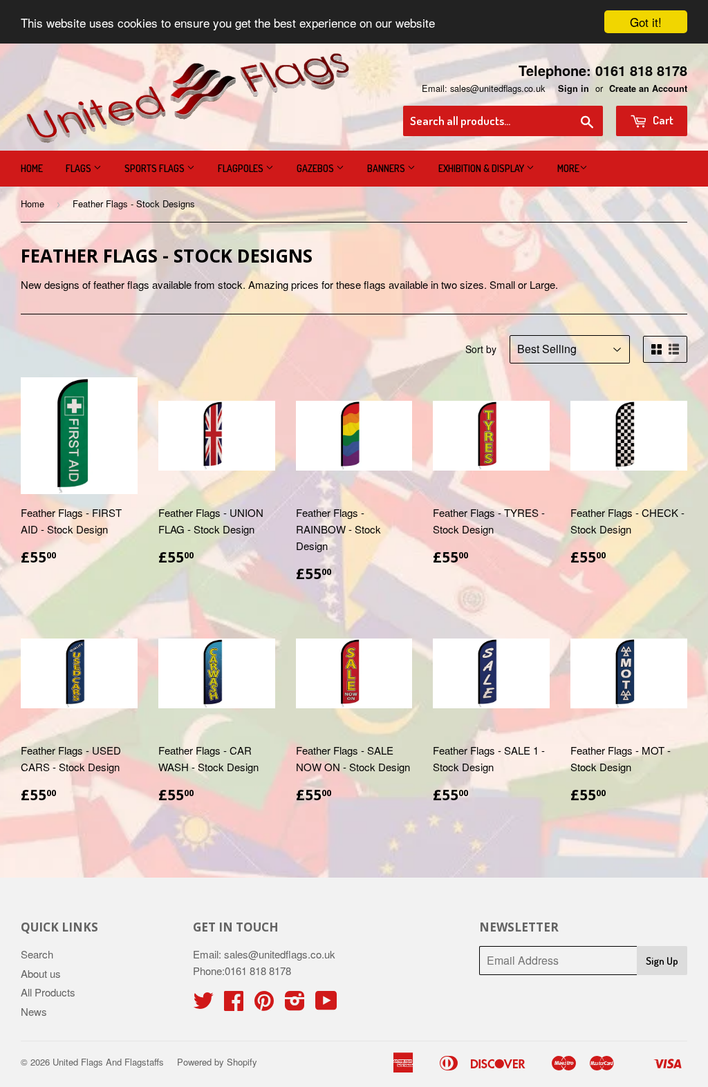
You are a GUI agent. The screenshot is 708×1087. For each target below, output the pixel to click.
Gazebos (316, 168)
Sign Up (662, 960)
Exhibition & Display (482, 168)
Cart (662, 120)
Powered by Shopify (217, 1061)
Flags (79, 168)
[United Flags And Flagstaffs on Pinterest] (264, 1004)
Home (32, 168)
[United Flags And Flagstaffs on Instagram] (295, 1004)
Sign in (573, 88)
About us (41, 973)
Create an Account (648, 88)
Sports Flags (155, 168)
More (568, 168)
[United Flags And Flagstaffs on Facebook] (233, 1004)
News (34, 1011)
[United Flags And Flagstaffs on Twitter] (203, 1004)
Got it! (646, 21)
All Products (48, 992)
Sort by (480, 349)
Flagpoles (242, 168)
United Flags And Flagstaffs (108, 1061)
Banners (387, 168)
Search (37, 954)
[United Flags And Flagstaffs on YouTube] (326, 1004)
